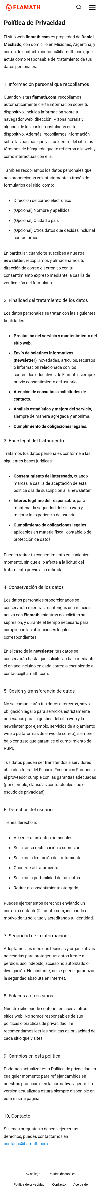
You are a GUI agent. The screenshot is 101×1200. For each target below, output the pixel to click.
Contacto (59, 1184)
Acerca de (80, 1184)
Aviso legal (33, 1174)
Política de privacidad (29, 1184)
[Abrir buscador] (78, 7)
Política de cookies (62, 1174)
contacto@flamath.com (26, 1143)
